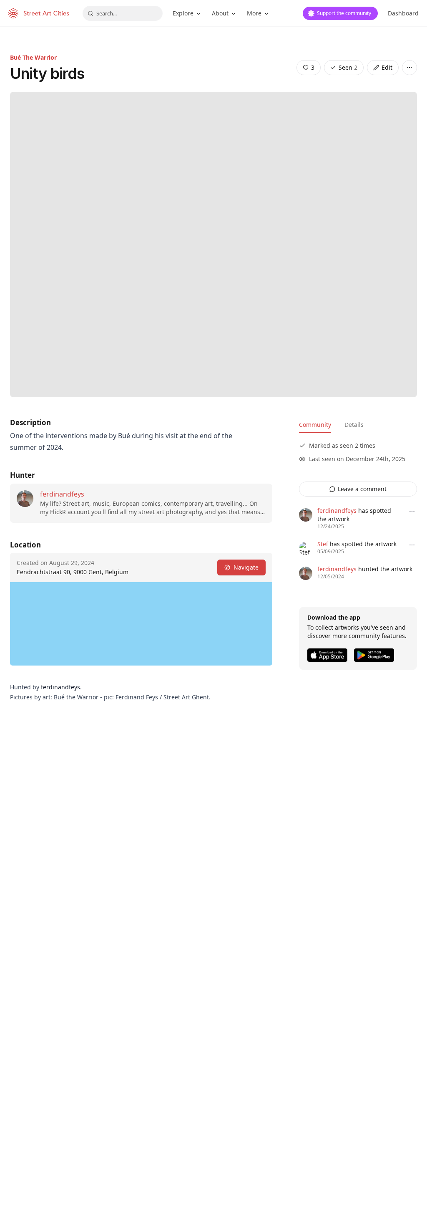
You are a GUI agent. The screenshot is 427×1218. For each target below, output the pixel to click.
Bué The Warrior (33, 57)
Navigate (246, 567)
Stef (322, 544)
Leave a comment (362, 489)
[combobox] (123, 13)
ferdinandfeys (62, 494)
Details (354, 425)
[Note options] (412, 512)
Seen (348, 67)
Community (315, 425)
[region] (141, 624)
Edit (387, 67)
